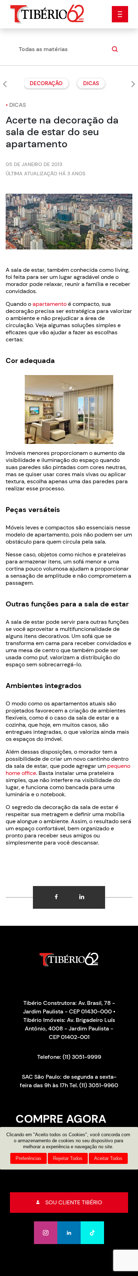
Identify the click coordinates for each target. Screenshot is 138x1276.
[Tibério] (47, 13)
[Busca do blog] (113, 49)
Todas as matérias (43, 49)
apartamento (50, 304)
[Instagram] (45, 1232)
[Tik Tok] (92, 1232)
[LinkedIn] (69, 1232)
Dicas (91, 83)
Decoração (46, 83)
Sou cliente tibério (73, 1202)
